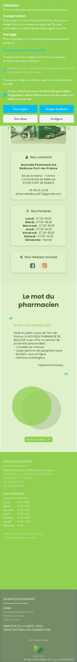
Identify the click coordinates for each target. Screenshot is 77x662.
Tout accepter (20, 109)
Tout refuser (20, 119)
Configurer (57, 119)
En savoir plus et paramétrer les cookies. (24, 50)
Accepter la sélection (57, 109)
